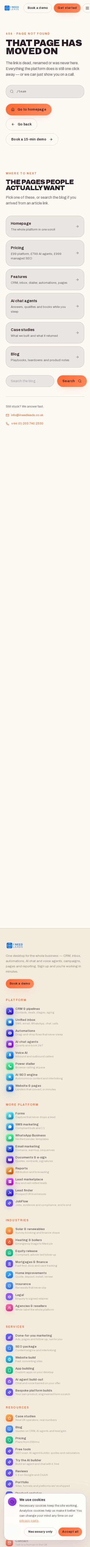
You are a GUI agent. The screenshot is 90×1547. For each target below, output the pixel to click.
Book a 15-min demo (28, 139)
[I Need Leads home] (12, 8)
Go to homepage (32, 109)
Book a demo (38, 8)
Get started (67, 8)
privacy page (28, 1520)
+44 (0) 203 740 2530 (27, 423)
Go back (25, 124)
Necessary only (40, 1531)
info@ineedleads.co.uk (27, 415)
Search (68, 381)
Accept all (70, 1531)
